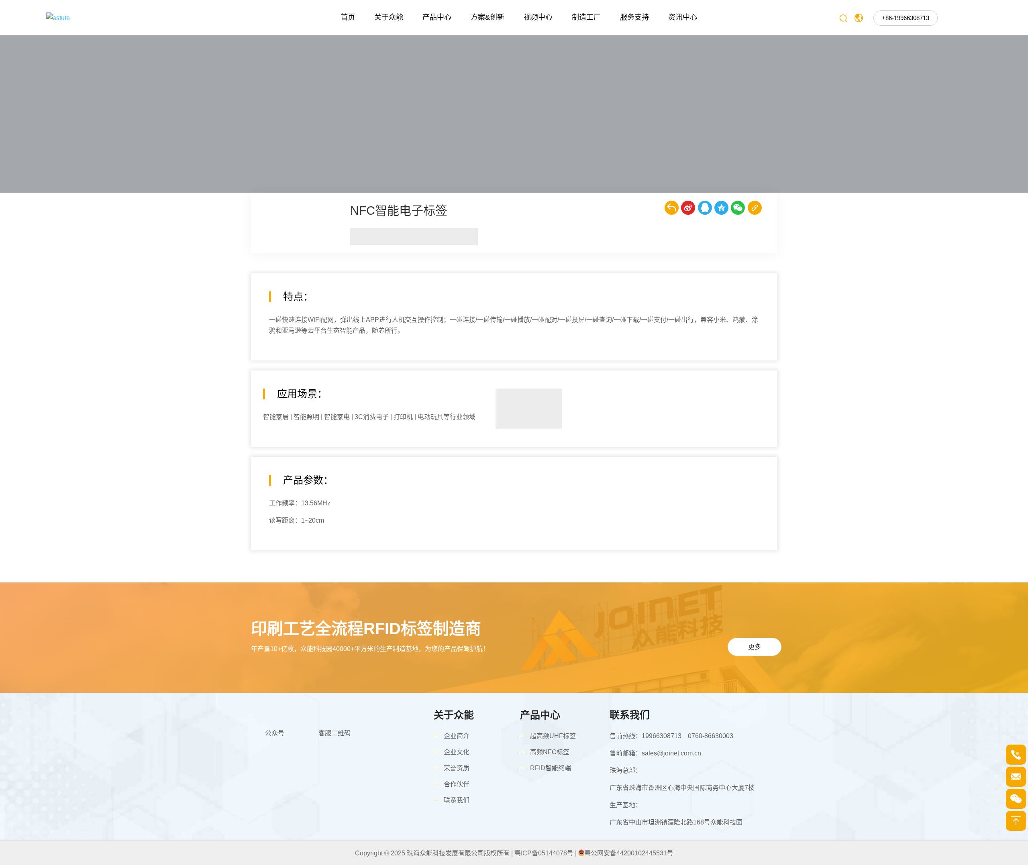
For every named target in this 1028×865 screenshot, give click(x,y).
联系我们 (456, 800)
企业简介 (456, 736)
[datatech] (119, 17)
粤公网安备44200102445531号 (628, 853)
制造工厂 (586, 17)
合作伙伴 (456, 784)
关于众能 (388, 17)
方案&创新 (487, 17)
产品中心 (436, 17)
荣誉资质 (456, 768)
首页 (348, 17)
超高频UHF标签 (553, 736)
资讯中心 (682, 17)
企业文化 (456, 752)
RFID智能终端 (550, 768)
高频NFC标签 (549, 752)
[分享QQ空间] (721, 208)
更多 (754, 646)
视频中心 (538, 17)
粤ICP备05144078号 (543, 853)
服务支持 (634, 17)
